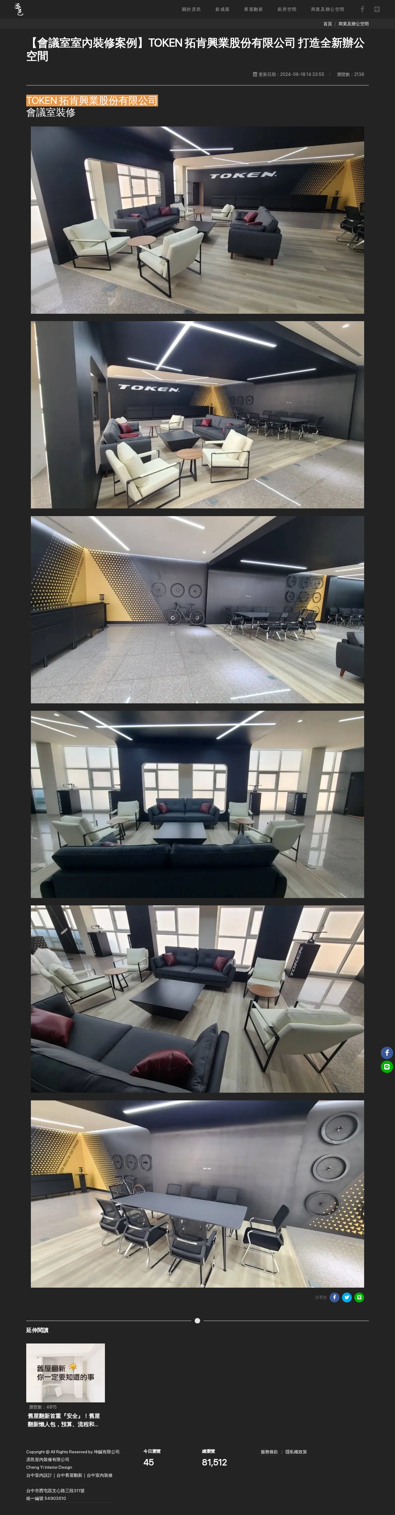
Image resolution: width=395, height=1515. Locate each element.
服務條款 (269, 1451)
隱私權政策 (296, 1451)
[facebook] (362, 9)
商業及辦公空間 (354, 23)
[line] (377, 9)
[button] (223, 9)
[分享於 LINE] (359, 1297)
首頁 (327, 23)
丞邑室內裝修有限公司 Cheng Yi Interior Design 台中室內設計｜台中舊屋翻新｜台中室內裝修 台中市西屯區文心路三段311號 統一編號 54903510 (69, 1479)
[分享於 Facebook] (334, 1297)
